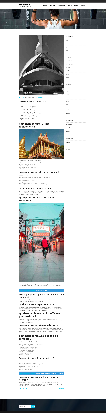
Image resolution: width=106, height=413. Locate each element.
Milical (67, 81)
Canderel (68, 50)
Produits (70, 5)
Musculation (68, 84)
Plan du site (68, 149)
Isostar (67, 77)
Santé (67, 98)
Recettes (83, 5)
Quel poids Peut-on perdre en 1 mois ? (28, 112)
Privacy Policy (69, 127)
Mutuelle (68, 87)
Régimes (45, 5)
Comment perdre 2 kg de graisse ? (28, 118)
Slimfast (67, 101)
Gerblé (67, 71)
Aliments (76, 5)
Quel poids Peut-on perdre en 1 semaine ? (29, 109)
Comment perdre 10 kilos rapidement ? (29, 104)
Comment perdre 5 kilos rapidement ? (28, 115)
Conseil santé (52, 5)
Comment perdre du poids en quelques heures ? (31, 119)
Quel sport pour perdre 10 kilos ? (27, 107)
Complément (69, 57)
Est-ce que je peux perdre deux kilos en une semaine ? (32, 110)
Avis (66, 44)
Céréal (67, 54)
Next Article (60, 388)
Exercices (68, 67)
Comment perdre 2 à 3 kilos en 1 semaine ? (29, 116)
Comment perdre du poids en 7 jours (53, 20)
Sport (67, 104)
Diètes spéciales (61, 5)
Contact (67, 146)
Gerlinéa (68, 74)
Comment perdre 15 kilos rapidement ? (29, 106)
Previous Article (23, 388)
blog (67, 47)
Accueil (67, 109)
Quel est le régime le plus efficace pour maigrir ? (31, 113)
